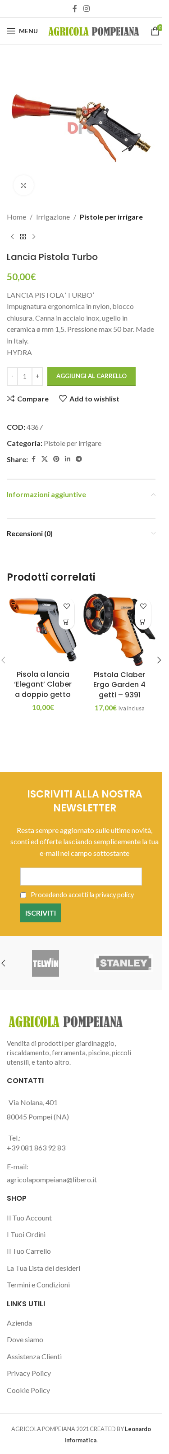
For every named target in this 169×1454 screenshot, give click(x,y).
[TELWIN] (46, 963)
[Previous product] (12, 237)
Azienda (19, 1322)
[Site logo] (94, 30)
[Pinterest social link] (56, 459)
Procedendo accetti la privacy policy (81, 895)
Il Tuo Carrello (29, 1251)
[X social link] (44, 459)
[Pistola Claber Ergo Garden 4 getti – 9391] (119, 630)
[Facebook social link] (74, 8)
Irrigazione (53, 216)
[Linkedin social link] (67, 459)
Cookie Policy (28, 1390)
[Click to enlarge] (24, 185)
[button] (66, 622)
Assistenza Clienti (34, 1356)
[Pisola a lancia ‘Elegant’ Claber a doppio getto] (43, 629)
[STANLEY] (124, 963)
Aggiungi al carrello (91, 375)
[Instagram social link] (86, 8)
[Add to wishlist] (66, 606)
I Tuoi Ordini (26, 1234)
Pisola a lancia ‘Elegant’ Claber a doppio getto (43, 684)
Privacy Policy (29, 1373)
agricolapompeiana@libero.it (52, 1179)
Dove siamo (25, 1339)
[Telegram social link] (79, 459)
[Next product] (33, 237)
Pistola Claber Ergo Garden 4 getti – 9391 (119, 685)
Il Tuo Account (29, 1217)
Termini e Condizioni (38, 1284)
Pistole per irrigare (111, 216)
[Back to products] (23, 237)
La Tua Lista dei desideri (43, 1268)
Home (16, 216)
